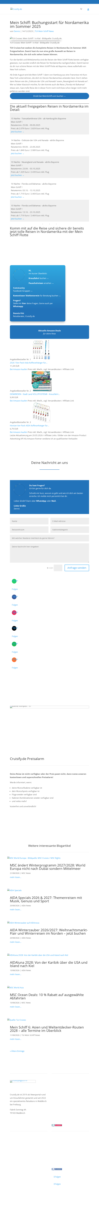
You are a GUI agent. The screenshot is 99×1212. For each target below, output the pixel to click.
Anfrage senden (76, 567)
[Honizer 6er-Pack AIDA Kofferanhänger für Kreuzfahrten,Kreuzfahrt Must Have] (41, 422)
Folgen (15, 589)
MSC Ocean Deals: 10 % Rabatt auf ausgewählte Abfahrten (47, 996)
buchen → (39, 278)
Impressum (15, 1194)
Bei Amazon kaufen (18, 369)
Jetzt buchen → (18, 131)
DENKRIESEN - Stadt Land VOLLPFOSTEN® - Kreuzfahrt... (35, 394)
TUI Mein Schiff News (44, 31)
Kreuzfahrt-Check (20, 1147)
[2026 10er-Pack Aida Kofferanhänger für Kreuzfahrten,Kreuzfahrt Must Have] (41, 359)
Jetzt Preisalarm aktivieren (28, 820)
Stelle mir (19, 303)
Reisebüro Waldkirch (64, 1160)
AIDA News (26, 905)
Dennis (17, 31)
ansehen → (41, 283)
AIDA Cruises (60, 1089)
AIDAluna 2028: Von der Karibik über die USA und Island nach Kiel (48, 964)
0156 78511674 (59, 1115)
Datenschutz (28, 1194)
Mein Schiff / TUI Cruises (65, 1092)
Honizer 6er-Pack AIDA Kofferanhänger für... (29, 425)
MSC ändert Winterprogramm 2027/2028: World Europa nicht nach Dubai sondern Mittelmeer (47, 867)
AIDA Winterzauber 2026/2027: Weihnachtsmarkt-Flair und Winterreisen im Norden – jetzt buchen (49, 932)
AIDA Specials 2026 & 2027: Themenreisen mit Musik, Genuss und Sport (46, 899)
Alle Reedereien (61, 1102)
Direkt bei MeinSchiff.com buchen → (49, 96)
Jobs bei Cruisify (61, 1157)
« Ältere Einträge (17, 1051)
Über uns (58, 1147)
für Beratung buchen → (37, 295)
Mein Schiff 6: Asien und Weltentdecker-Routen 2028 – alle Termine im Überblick (47, 1029)
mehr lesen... (15, 877)
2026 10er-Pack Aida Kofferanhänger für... (28, 362)
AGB (38, 1194)
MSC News (26, 873)
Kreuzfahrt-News (62, 1150)
